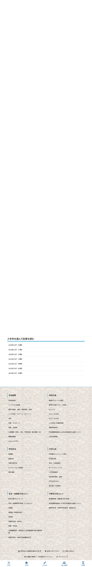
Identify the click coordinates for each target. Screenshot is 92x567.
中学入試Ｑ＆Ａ (54, 481)
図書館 (10, 454)
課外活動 (11, 472)
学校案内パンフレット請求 (57, 454)
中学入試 (45, 565)
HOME (26, 565)
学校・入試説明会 (54, 463)
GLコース (52, 409)
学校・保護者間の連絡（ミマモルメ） (20, 503)
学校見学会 (52, 459)
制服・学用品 (12, 526)
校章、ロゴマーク (14, 423)
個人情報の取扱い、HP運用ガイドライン (38, 556)
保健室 (10, 508)
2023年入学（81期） (15, 368)
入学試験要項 (53, 472)
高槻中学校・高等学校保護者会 (18, 537)
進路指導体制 (53, 427)
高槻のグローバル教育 (56, 400)
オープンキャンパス (55, 468)
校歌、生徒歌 (12, 427)
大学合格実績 (53, 436)
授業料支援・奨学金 (15, 521)
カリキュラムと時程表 (15, 468)
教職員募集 (12, 436)
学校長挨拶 (12, 400)
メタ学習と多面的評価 (56, 423)
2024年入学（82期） (15, 373)
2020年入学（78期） (15, 354)
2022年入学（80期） (15, 364)
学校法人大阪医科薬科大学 (29, 551)
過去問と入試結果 (54, 486)
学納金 (10, 517)
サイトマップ (63, 556)
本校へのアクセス (52, 551)
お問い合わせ (69, 551)
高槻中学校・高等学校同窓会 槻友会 (61, 508)
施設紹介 (11, 459)
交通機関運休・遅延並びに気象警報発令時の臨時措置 (25, 531)
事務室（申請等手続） (15, 512)
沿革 (9, 418)
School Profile (13, 441)
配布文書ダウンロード (15, 499)
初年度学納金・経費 (55, 477)
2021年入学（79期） (15, 359)
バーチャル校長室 (14, 405)
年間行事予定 (12, 463)
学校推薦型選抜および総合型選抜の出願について (65, 432)
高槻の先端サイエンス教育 (57, 405)
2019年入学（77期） (15, 350)
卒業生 (83, 565)
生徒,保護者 (64, 565)
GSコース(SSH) (54, 414)
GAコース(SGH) (54, 418)
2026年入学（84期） (15, 345)
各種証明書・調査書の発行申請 (59, 499)
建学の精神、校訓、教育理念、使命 (20, 409)
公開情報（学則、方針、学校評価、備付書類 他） (25, 432)
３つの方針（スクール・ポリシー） (20, 414)
